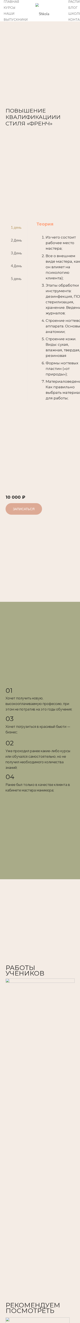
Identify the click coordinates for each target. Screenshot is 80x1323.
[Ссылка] (48, 10)
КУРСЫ (9, 8)
